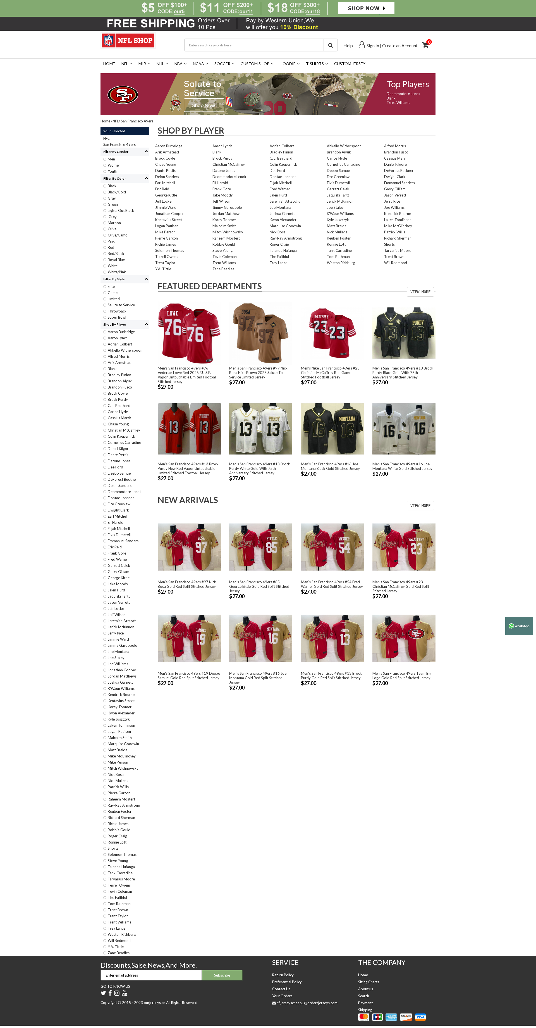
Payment (365, 1003)
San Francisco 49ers (137, 121)
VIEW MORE (420, 292)
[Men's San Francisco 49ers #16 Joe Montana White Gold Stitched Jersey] (404, 429)
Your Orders (282, 996)
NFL (124, 63)
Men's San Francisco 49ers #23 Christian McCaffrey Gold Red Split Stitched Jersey (400, 586)
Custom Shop (255, 63)
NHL (160, 63)
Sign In (373, 45)
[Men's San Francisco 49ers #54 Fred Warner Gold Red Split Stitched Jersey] (332, 546)
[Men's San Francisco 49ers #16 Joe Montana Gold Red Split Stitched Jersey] (260, 638)
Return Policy (283, 975)
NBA (178, 63)
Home (109, 63)
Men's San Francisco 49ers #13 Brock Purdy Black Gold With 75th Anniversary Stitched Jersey (402, 372)
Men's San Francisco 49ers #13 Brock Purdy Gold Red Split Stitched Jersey (331, 675)
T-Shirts (315, 63)
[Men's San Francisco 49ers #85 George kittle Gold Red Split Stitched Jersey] (260, 546)
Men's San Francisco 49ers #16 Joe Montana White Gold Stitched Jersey (402, 466)
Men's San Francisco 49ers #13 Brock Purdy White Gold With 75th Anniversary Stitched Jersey (259, 468)
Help (348, 45)
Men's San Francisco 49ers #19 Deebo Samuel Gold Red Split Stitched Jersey (189, 675)
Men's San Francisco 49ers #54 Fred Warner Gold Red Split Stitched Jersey (332, 584)
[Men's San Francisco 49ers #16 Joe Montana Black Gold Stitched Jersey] (332, 429)
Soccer (222, 63)
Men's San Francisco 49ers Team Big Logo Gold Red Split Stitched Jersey (401, 675)
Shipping (365, 1010)
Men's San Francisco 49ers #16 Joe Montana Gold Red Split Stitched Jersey (257, 677)
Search (363, 996)
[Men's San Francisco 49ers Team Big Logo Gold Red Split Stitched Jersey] (404, 638)
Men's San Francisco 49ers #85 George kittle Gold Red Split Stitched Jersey (259, 586)
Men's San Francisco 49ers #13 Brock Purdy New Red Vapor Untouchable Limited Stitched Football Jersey (188, 468)
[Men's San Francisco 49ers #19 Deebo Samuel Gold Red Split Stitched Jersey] (189, 638)
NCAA (198, 63)
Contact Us (281, 989)
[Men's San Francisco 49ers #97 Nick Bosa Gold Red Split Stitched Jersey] (189, 546)
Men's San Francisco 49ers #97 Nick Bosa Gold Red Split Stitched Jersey (187, 584)
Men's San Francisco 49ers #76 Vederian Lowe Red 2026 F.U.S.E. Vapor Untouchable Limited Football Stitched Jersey (187, 375)
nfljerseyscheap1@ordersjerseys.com (307, 1003)
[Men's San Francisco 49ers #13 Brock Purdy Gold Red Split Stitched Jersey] (332, 638)
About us (365, 989)
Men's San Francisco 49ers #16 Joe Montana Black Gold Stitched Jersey (330, 466)
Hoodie (288, 63)
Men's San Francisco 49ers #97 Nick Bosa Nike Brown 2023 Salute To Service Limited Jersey (258, 372)
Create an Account (400, 45)
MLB (142, 63)
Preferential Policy (287, 982)
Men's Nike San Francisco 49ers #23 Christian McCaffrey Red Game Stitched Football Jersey (330, 372)
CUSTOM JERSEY (349, 63)
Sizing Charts (368, 982)
